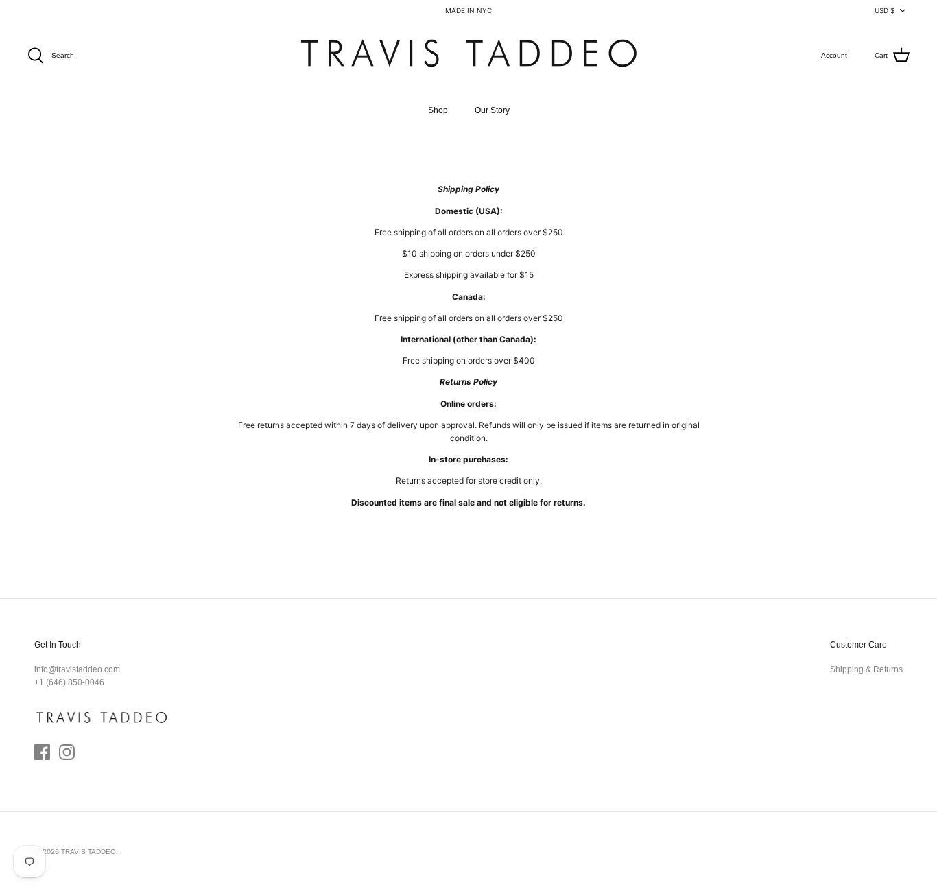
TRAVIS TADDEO (88, 851)
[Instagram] (67, 752)
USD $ (884, 10)
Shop (438, 110)
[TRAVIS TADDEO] (468, 56)
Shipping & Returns (866, 669)
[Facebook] (42, 752)
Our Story (492, 110)
